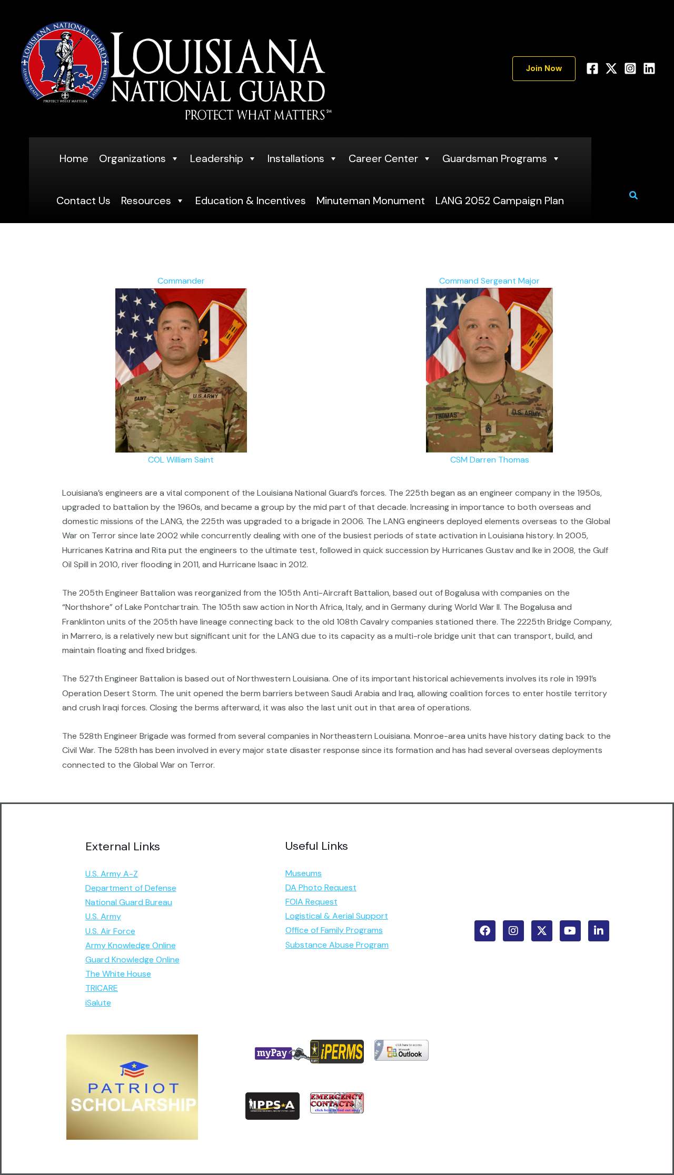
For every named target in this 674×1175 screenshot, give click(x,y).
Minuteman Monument (370, 200)
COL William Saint (181, 459)
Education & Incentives (250, 200)
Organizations (132, 158)
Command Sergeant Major (489, 280)
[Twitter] (611, 68)
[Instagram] (630, 68)
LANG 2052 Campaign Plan (499, 200)
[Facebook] (592, 68)
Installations (295, 158)
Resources (146, 200)
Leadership (216, 158)
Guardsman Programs (494, 158)
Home (74, 158)
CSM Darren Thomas (489, 459)
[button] (544, 68)
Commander (181, 280)
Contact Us (83, 200)
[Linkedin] (649, 68)
